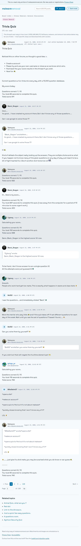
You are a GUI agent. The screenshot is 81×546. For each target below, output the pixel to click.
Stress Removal (20, 16)
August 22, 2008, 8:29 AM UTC (30, 190)
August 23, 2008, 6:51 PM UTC (34, 425)
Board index (6, 16)
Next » (75, 484)
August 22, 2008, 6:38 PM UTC (34, 310)
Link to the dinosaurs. (13, 510)
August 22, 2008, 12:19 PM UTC (25, 217)
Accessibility (16, 535)
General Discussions (35, 16)
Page (3, 488)
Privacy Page (68, 2)
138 (23, 484)
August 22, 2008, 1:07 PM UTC (30, 247)
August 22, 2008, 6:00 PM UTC (24, 295)
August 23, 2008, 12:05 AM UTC (29, 389)
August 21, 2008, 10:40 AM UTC (35, 42)
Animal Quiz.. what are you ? (15, 503)
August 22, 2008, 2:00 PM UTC (25, 278)
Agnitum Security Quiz (13, 520)
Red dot (7, 506)
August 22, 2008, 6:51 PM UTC (24, 327)
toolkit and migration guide (40, 538)
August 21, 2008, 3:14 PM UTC (34, 128)
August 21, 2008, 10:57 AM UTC (30, 106)
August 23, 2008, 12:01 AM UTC (30, 364)
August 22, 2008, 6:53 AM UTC (34, 170)
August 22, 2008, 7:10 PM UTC (34, 341)
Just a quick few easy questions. (17, 513)
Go (24, 489)
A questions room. (11, 516)
